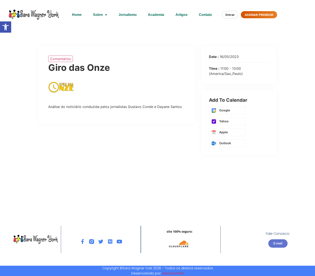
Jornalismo (127, 15)
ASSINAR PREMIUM (259, 15)
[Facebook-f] (82, 241)
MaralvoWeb (173, 273)
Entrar (230, 15)
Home (77, 15)
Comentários (60, 59)
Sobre (98, 15)
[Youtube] (119, 241)
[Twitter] (100, 241)
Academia (156, 15)
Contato (205, 15)
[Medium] (110, 241)
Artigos (182, 15)
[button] (5, 27)
